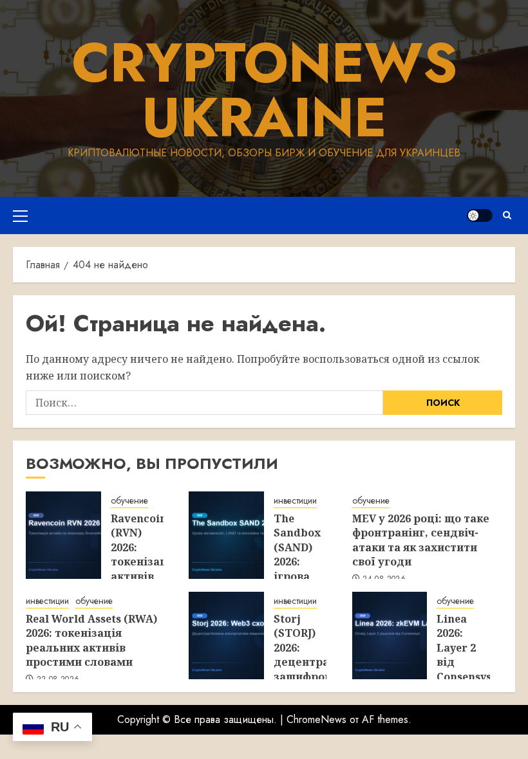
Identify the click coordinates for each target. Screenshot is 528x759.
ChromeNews (316, 719)
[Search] (507, 215)
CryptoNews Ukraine (264, 90)
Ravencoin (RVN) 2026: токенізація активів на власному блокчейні (144, 568)
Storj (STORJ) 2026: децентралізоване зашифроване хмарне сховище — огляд (326, 669)
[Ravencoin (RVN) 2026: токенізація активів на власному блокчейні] (63, 535)
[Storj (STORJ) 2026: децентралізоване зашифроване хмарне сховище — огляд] (226, 635)
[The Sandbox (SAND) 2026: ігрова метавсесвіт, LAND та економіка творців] (226, 535)
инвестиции (295, 501)
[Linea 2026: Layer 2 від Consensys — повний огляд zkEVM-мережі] (390, 635)
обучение (129, 501)
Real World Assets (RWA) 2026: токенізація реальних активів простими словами (91, 640)
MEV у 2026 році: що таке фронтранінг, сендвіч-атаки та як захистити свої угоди (420, 540)
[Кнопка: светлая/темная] (480, 215)
